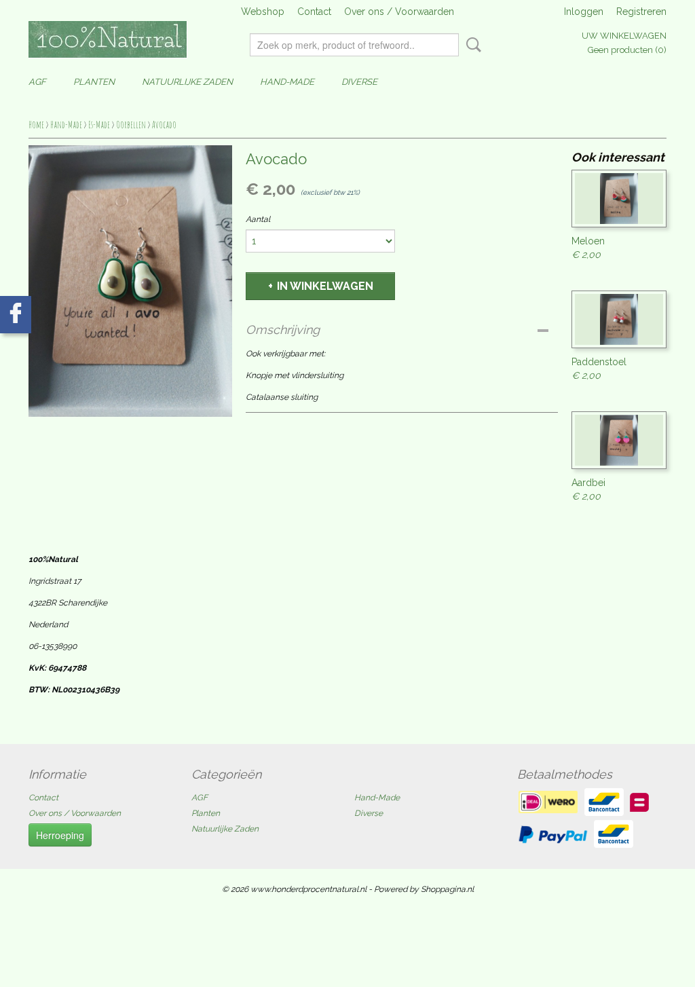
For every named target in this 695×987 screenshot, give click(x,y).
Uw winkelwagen (624, 36)
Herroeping (60, 835)
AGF (37, 82)
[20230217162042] (130, 281)
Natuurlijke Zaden (187, 82)
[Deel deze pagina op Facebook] (15, 314)
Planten (94, 82)
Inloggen (583, 11)
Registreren (641, 11)
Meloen (588, 241)
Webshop (262, 11)
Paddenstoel (598, 361)
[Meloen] (619, 198)
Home (36, 124)
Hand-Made (287, 82)
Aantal (258, 219)
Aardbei (588, 482)
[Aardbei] (619, 440)
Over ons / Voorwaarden (399, 11)
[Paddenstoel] (619, 319)
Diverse (359, 82)
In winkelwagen (325, 286)
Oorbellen (131, 124)
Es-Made (99, 124)
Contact (314, 11)
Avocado (164, 124)
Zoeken (471, 45)
